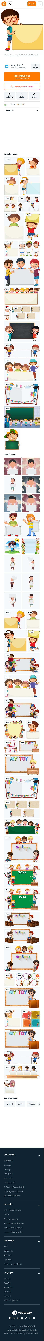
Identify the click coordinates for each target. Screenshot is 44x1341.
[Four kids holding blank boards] (31, 202)
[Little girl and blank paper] (25, 184)
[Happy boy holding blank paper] (14, 164)
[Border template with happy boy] (14, 998)
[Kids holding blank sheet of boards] (15, 222)
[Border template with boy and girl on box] (21, 1171)
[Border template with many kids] (21, 895)
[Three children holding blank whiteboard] (14, 295)
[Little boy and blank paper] (10, 184)
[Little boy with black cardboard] (11, 272)
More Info (9, 109)
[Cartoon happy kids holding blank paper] (21, 641)
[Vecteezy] (3, 3)
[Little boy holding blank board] (15, 849)
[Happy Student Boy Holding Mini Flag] (12, 662)
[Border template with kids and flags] (21, 454)
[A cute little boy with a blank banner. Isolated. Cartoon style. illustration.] (12, 752)
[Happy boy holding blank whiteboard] (7, 359)
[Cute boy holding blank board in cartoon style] (14, 204)
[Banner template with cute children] (21, 430)
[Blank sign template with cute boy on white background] (12, 500)
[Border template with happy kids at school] (14, 961)
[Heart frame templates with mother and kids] (26, 978)
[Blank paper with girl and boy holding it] (21, 411)
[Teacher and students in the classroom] (21, 478)
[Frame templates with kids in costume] (16, 1245)
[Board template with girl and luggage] (21, 1263)
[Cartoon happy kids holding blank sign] (21, 318)
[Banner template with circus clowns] (13, 1303)
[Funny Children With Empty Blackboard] (21, 392)
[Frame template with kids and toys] (21, 1100)
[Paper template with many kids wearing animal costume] (13, 679)
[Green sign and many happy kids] (21, 1078)
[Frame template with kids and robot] (21, 1126)
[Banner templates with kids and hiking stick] (18, 374)
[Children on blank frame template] (21, 342)
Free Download (22, 76)
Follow (35, 68)
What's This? (21, 105)
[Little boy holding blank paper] (14, 244)
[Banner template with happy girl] (27, 266)
